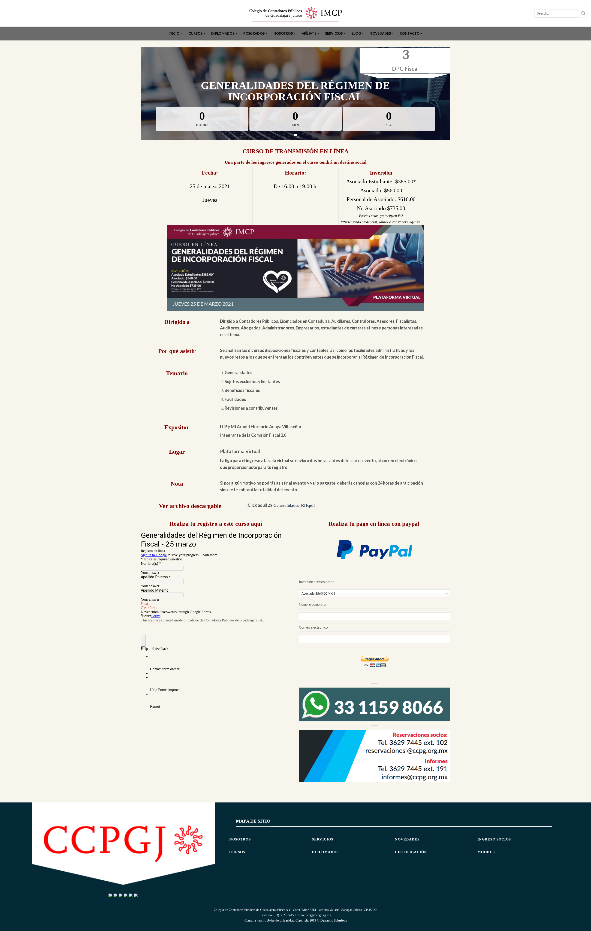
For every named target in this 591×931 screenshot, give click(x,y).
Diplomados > (224, 33)
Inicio (174, 33)
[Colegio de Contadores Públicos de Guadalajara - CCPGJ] (296, 13)
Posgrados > (255, 33)
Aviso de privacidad (281, 920)
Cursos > (197, 33)
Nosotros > (285, 33)
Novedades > (382, 33)
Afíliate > (310, 33)
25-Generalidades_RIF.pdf (291, 505)
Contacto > (411, 33)
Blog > (358, 33)
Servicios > (335, 33)
